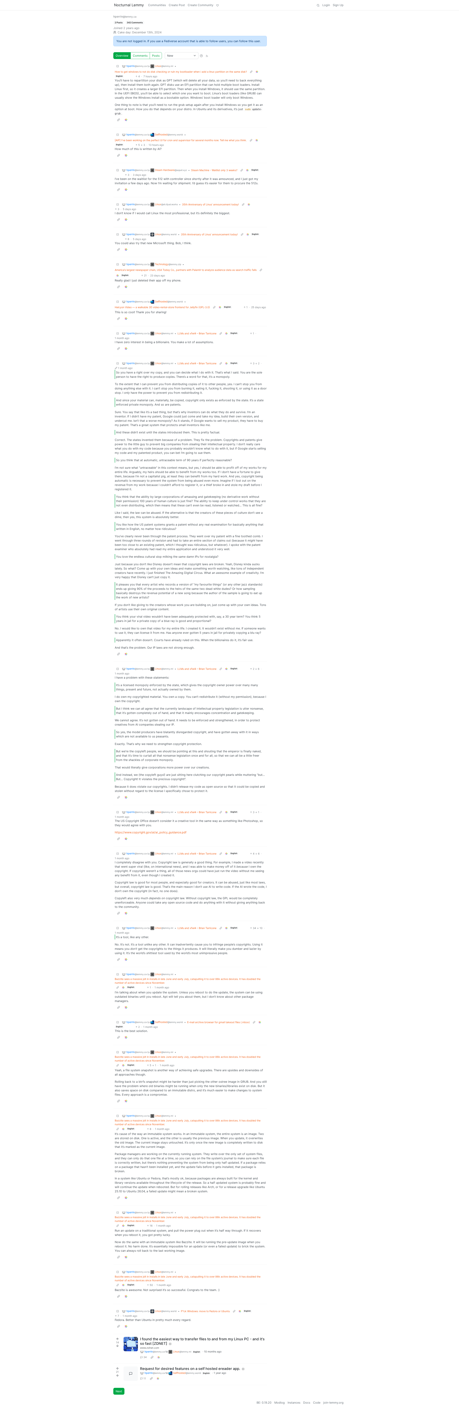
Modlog (279, 1402)
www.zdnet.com (149, 1347)
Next (119, 1391)
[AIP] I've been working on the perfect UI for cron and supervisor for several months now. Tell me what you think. (181, 140)
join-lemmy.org (333, 1402)
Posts (156, 55)
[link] (257, 71)
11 (144, 1378)
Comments (140, 55)
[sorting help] (201, 55)
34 (145, 1357)
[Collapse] (117, 66)
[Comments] (131, 1373)
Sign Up (338, 5)
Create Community (200, 5)
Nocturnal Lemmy (129, 5)
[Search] (318, 5)
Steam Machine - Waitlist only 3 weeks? (214, 170)
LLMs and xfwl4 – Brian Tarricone (197, 333)
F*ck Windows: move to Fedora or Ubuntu (205, 1311)
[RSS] (207, 55)
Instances (294, 1402)
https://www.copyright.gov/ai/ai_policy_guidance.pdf (150, 832)
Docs (306, 1402)
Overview (122, 55)
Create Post (177, 5)
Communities (157, 5)
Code (316, 1402)
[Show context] (251, 71)
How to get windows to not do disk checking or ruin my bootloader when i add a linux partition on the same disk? (181, 71)
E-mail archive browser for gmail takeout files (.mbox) (218, 1022)
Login (326, 5)
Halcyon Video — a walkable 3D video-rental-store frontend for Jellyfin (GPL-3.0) (162, 307)
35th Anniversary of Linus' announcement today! (210, 204)
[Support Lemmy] (217, 5)
